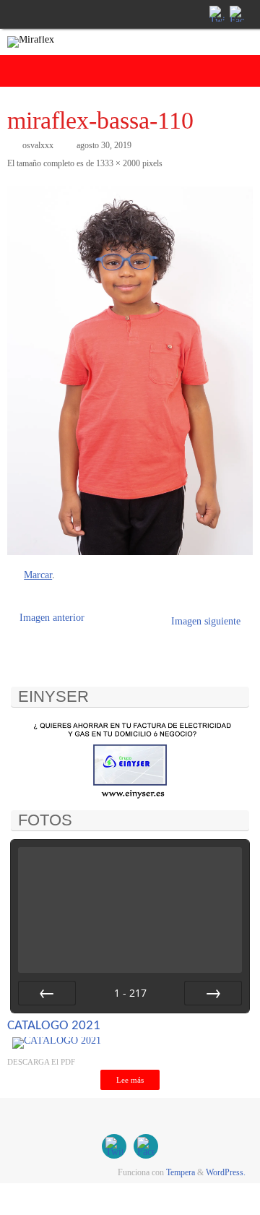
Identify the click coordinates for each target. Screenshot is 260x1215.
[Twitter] (216, 14)
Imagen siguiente (205, 621)
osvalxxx (37, 145)
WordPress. (226, 1172)
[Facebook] (236, 14)
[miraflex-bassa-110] (130, 370)
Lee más (130, 1080)
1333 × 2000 (118, 163)
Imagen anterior (52, 617)
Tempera (180, 1172)
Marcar (38, 575)
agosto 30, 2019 (104, 145)
